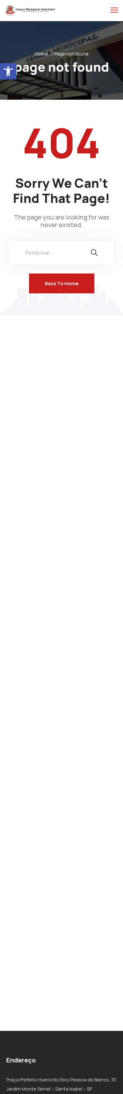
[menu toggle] (114, 10)
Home (41, 53)
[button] (8, 71)
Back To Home (62, 283)
